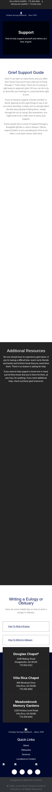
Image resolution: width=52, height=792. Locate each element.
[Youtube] (29, 7)
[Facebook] (21, 7)
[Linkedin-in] (22, 771)
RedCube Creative (32, 780)
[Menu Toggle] (47, 15)
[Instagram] (34, 7)
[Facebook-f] (14, 771)
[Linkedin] (25, 7)
